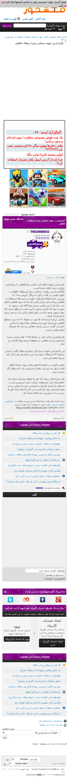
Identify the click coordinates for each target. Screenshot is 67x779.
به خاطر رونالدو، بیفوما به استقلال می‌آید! (39, 438)
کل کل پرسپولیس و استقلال (46, 432)
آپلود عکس (27, 18)
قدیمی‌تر (59, 578)
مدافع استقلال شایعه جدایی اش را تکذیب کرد (37, 476)
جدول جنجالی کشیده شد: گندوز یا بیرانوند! (39, 449)
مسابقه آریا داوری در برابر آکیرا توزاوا (43, 459)
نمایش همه (32, 591)
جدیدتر (49, 578)
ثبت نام (48, 28)
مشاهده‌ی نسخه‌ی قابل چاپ (50, 721)
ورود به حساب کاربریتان (17, 638)
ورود (60, 28)
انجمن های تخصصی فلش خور (53, 36)
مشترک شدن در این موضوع (51, 725)
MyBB (39, 774)
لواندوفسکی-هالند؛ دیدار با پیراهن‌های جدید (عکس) (34, 465)
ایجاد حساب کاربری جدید (53, 643)
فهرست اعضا (10, 18)
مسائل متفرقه (30, 36)
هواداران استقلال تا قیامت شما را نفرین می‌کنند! (36, 443)
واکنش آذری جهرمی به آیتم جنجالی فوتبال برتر (37, 470)
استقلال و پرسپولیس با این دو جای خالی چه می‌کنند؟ (33, 481)
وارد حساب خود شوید (51, 404)
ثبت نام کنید (11, 401)
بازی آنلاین (40, 18)
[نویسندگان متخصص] (33, 272)
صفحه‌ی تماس (58, 763)
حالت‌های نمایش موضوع (14, 219)
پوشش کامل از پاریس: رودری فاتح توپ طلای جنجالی (34, 454)
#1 (63, 277)
